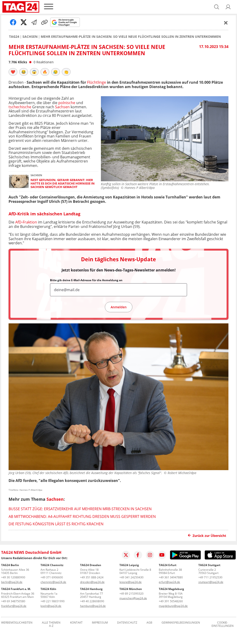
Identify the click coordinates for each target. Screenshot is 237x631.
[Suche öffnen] (217, 7)
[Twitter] (126, 555)
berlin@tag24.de (11, 582)
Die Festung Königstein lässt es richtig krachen (56, 523)
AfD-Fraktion (25, 222)
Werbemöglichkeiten (16, 623)
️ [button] (13, 71)
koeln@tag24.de (51, 606)
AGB (149, 623)
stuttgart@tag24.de (210, 582)
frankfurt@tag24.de (13, 606)
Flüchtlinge (96, 82)
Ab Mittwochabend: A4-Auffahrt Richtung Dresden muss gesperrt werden (82, 516)
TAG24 (14, 36)
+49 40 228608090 (92, 601)
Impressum (100, 623)
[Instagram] (150, 555)
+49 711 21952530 (210, 577)
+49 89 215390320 (131, 594)
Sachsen (29, 36)
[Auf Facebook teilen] (13, 22)
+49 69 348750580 (13, 601)
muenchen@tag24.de (133, 598)
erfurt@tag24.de (169, 582)
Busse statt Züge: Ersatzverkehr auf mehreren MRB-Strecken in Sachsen (80, 508)
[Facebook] (138, 555)
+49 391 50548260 (171, 601)
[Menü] (48, 6)
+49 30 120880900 (13, 577)
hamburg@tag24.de (93, 606)
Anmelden (119, 307)
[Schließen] (225, 22)
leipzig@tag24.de (130, 582)
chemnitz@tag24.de (53, 582)
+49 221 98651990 (53, 601)
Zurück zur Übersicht (209, 535)
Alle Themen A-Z (51, 624)
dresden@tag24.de (92, 582)
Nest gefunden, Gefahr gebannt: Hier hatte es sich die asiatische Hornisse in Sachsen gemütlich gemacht (63, 183)
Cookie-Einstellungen (223, 624)
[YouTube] (162, 555)
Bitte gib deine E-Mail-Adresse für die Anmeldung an (86, 280)
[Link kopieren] (44, 22)
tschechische (20, 106)
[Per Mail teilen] (34, 22)
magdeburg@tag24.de (173, 606)
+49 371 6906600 (52, 577)
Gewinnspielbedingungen (181, 623)
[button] (228, 7)
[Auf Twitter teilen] (23, 22)
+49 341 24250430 (131, 577)
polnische (66, 102)
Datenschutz (127, 623)
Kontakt (76, 623)
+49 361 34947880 (171, 577)
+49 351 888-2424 (91, 577)
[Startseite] (20, 7)
